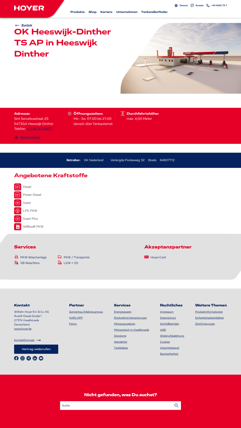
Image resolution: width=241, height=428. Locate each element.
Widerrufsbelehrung (172, 336)
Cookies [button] (165, 342)
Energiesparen (122, 311)
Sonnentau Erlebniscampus (86, 311)
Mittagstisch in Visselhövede (131, 330)
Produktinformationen (209, 311)
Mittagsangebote (124, 324)
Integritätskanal (169, 348)
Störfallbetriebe (169, 324)
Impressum (167, 311)
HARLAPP (76, 317)
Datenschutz (168, 317)
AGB (163, 330)
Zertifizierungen (205, 324)
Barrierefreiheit (169, 354)
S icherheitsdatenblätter (209, 317)
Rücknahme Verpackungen (130, 317)
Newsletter (120, 342)
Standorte (120, 336)
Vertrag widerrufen (36, 349)
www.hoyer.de (22, 328)
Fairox (73, 324)
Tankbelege (121, 348)
